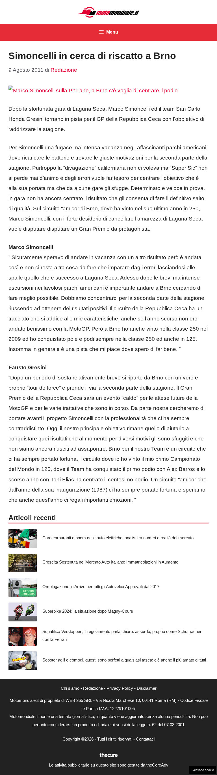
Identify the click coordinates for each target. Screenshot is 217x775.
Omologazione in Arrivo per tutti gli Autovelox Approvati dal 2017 (100, 586)
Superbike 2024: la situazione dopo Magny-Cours (87, 611)
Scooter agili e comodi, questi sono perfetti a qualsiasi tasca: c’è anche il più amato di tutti (124, 660)
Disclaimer (147, 688)
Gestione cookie (203, 770)
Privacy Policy (120, 688)
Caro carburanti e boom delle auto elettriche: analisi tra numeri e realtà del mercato (118, 537)
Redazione (93, 688)
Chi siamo (70, 688)
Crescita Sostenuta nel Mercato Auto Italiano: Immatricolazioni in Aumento (110, 562)
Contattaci (145, 739)
